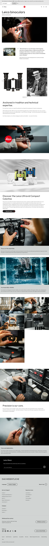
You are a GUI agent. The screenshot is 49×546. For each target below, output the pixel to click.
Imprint (3, 536)
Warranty (26, 536)
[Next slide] (47, 81)
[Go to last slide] (1, 81)
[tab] (23, 97)
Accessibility (21, 536)
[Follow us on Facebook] (8, 531)
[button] (46, 484)
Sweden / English (12, 484)
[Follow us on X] (13, 531)
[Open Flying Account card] (44, 6)
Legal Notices (15, 536)
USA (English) (4, 3)
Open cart (46, 6)
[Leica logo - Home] (24, 7)
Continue (14, 3)
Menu (5, 6)
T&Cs (3, 539)
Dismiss (17, 3)
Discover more (9, 211)
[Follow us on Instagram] (3, 531)
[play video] (24, 139)
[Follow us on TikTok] (10, 531)
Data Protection (8, 536)
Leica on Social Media (40, 530)
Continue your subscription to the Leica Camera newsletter (44, 467)
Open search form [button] (41, 6)
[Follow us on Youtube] (5, 531)
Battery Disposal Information (35, 536)
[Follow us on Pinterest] (15, 531)
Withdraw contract (41, 521)
